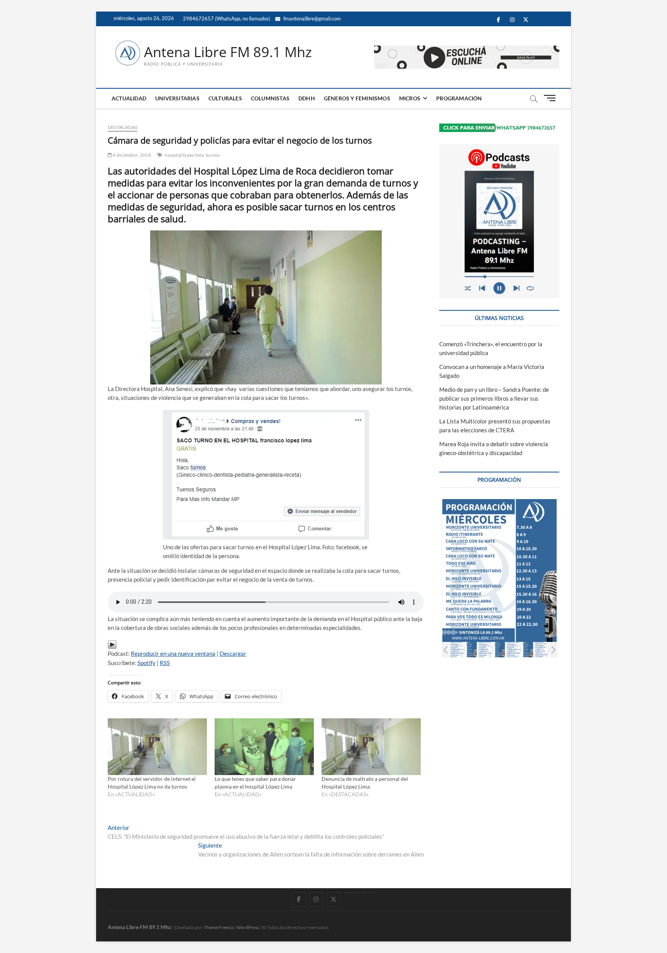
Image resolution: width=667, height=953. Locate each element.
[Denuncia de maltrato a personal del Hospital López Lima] (371, 746)
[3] (519, 649)
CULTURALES (225, 98)
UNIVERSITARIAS (177, 98)
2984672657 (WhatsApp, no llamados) (226, 18)
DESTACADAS (122, 127)
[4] (547, 649)
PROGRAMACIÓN (459, 98)
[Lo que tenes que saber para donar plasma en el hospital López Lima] (264, 746)
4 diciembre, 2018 (131, 155)
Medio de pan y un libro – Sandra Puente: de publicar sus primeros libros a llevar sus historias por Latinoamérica (494, 398)
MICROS (409, 98)
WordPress (247, 927)
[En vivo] (368, 892)
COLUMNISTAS (270, 98)
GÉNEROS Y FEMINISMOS (357, 98)
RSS (165, 662)
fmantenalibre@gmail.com (311, 18)
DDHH (306, 98)
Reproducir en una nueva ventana (173, 653)
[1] (463, 649)
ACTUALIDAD (129, 98)
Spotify (146, 662)
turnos (213, 155)
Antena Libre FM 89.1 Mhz (228, 52)
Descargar (233, 653)
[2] (491, 649)
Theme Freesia (218, 927)
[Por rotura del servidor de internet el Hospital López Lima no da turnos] (157, 746)
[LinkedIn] (351, 892)
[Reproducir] (112, 644)
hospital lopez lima (184, 155)
